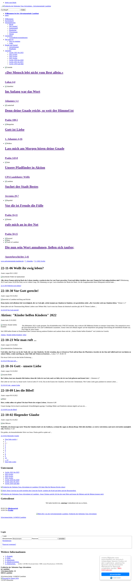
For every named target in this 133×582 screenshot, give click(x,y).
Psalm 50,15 (11, 234)
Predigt (10, 510)
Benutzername (7, 538)
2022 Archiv (13, 56)
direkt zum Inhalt (10, 2)
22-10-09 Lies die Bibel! (9, 409)
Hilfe (8, 558)
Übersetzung (13, 32)
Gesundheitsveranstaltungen (18, 37)
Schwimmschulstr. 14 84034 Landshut (13, 517)
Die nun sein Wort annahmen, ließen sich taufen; (39, 247)
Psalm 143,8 (11, 158)
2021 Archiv (13, 58)
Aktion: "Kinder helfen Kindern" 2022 (13, 335)
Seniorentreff (13, 28)
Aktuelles (8, 51)
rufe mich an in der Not (21, 224)
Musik (11, 24)
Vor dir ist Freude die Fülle (24, 205)
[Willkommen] (26, 6)
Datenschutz (10, 564)
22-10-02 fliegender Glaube (10, 436)
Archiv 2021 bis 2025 (16, 52)
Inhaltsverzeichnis (12, 562)
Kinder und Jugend (11, 45)
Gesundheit (8, 36)
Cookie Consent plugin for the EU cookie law (115, 578)
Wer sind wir (9, 39)
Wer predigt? (13, 26)
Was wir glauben (14, 41)
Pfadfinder (12, 49)
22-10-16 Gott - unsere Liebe (10, 385)
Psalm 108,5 (11, 120)
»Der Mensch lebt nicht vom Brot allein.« (34, 72)
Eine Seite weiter (10, 462)
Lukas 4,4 (10, 82)
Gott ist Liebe (14, 129)
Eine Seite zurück (11, 439)
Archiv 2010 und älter (16, 64)
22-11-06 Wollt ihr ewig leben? (11, 286)
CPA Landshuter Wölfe (17, 177)
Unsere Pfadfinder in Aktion (25, 167)
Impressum (10, 560)
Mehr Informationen (111, 569)
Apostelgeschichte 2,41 (17, 256)
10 (6, 458)
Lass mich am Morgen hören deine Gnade (34, 148)
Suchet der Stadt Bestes (21, 186)
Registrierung (6, 541)
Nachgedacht (9, 21)
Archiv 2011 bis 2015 (16, 62)
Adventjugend (14, 47)
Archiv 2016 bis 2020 (16, 60)
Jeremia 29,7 (12, 196)
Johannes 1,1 (12, 101)
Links (11, 43)
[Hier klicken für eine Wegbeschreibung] (66, 514)
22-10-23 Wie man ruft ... (9, 361)
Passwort (35, 538)
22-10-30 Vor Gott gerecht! (10, 310)
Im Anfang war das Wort (22, 91)
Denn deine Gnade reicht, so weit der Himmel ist (39, 110)
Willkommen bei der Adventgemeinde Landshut (22, 13)
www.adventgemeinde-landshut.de (12, 261)
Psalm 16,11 (11, 215)
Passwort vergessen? (9, 544)
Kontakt (9, 556)
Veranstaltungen (10, 23)
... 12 (6, 460)
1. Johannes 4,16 (13, 139)
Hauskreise (12, 30)
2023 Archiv (13, 54)
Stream (11, 34)
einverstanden (115, 574)
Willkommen (9, 19)
